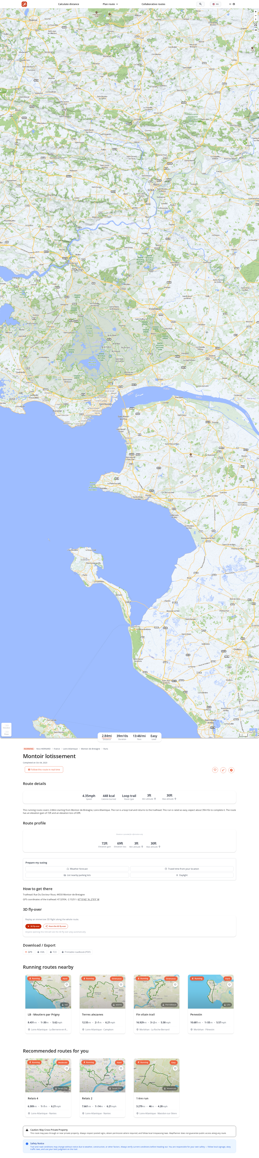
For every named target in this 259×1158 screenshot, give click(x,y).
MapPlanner (253, 732)
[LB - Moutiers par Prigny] (48, 1004)
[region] (129, 373)
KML (42, 952)
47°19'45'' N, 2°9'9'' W (88, 899)
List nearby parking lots (79, 875)
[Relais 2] (102, 1087)
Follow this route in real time (45, 769)
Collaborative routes (153, 4)
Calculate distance (68, 4)
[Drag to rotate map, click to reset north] (256, 19)
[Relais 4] (48, 1087)
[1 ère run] (157, 1087)
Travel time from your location (183, 868)
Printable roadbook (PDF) (78, 952)
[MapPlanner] (24, 4)
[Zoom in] (256, 12)
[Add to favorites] (215, 770)
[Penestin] (211, 1004)
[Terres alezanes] (102, 1004)
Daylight (183, 875)
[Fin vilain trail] (157, 1004)
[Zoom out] (256, 16)
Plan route (109, 4)
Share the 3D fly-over (57, 926)
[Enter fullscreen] (256, 25)
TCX (55, 952)
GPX (30, 952)
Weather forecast (79, 868)
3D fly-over (35, 926)
